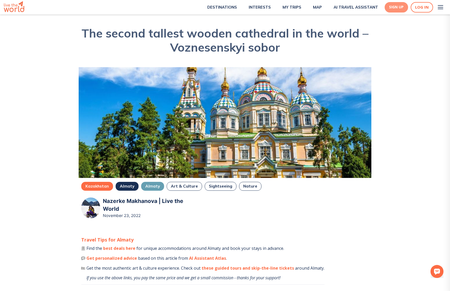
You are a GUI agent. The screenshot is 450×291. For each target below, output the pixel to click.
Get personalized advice (111, 258)
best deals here (119, 248)
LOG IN (422, 7)
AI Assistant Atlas (207, 258)
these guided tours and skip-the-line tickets (248, 268)
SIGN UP (396, 7)
